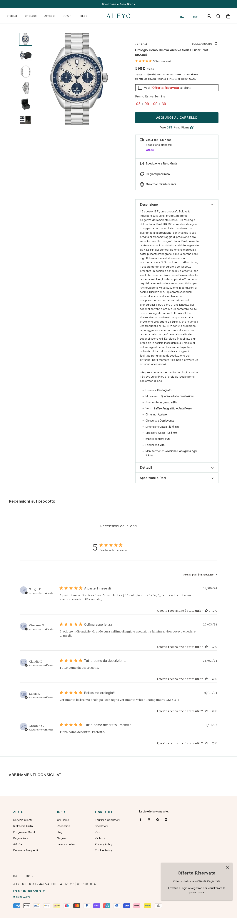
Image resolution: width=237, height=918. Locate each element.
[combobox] (200, 574)
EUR (195, 17)
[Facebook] (140, 819)
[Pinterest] (157, 819)
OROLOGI (30, 15)
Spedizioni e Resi (153, 478)
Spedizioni (101, 826)
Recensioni (64, 826)
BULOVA (141, 44)
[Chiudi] (227, 867)
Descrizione (149, 204)
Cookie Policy (103, 850)
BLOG (84, 15)
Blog (60, 832)
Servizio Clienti (22, 819)
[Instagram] (149, 819)
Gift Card (18, 844)
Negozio (62, 838)
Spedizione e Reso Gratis (118, 4)
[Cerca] (218, 16)
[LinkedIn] (166, 819)
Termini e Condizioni (107, 819)
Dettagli (146, 467)
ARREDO (49, 15)
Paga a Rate (20, 838)
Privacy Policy (103, 844)
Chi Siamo (63, 819)
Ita (182, 17)
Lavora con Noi (66, 844)
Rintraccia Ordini (23, 826)
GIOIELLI (12, 15)
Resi (97, 832)
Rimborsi (100, 838)
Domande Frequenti (25, 850)
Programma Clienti (24, 832)
